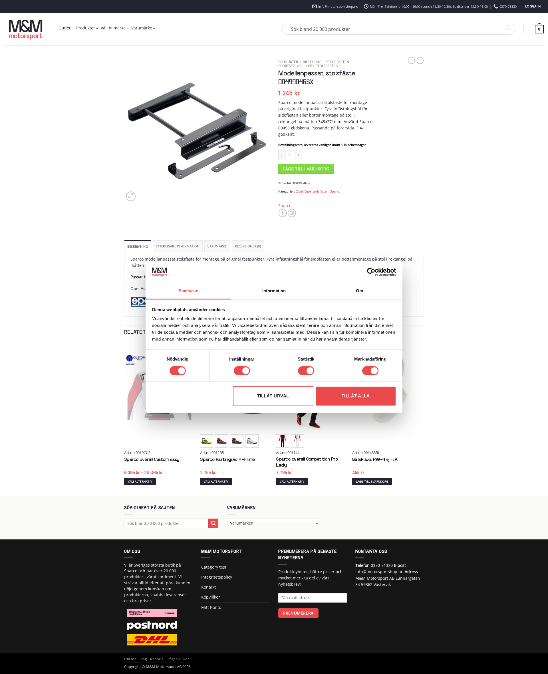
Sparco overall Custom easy (152, 459)
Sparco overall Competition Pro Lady (307, 462)
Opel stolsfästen (322, 65)
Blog (143, 659)
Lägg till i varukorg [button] (372, 481)
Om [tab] (359, 291)
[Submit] (213, 523)
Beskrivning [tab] (137, 246)
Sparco (335, 191)
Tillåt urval (273, 396)
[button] (533, 6)
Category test (213, 567)
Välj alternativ (140, 481)
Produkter (85, 28)
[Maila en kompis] (292, 213)
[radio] (206, 441)
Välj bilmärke (113, 28)
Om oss (130, 659)
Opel (299, 191)
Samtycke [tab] (188, 291)
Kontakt (208, 587)
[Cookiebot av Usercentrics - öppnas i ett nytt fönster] (371, 272)
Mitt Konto (211, 607)
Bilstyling (312, 61)
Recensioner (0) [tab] (248, 246)
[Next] (422, 418)
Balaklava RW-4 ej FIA (375, 459)
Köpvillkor (210, 597)
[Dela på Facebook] (283, 213)
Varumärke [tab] (217, 246)
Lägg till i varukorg (306, 168)
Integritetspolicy (216, 577)
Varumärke (141, 28)
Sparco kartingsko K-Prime (227, 459)
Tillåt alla (356, 396)
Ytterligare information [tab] (177, 246)
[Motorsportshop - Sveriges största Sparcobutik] (25, 29)
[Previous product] (420, 60)
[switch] (242, 370)
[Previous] (124, 418)
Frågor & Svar (177, 659)
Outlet (64, 28)
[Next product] (411, 60)
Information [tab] (274, 291)
